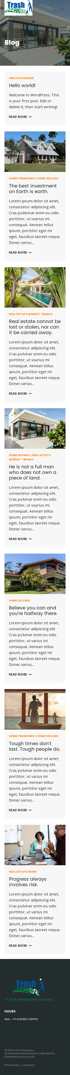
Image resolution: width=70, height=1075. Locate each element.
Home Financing (22, 178)
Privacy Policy (12, 1065)
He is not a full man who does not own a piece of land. (32, 472)
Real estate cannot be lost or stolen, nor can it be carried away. (35, 327)
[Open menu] (62, 9)
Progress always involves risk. (27, 882)
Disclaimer (29, 1065)
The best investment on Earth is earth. (33, 189)
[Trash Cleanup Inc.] (18, 8)
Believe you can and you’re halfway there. (33, 611)
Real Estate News (23, 872)
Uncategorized (21, 78)
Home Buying (19, 455)
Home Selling (47, 178)
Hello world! (22, 85)
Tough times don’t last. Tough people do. (34, 746)
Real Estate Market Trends (31, 314)
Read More (20, 117)
